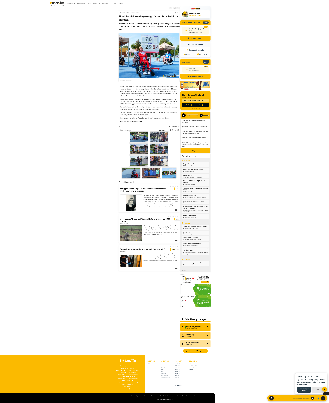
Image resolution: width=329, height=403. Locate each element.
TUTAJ (140, 121)
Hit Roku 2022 (178, 371)
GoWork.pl (191, 369)
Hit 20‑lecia (177, 377)
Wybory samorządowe (165, 377)
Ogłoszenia (113, 3)
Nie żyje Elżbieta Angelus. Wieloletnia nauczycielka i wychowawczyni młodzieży (143, 189)
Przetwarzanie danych (157, 396)
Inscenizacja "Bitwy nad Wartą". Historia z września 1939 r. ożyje (145, 220)
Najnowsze (163, 363)
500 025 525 (127, 382)
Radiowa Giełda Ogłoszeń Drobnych (196, 363)
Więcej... (195, 150)
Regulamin (147, 396)
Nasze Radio (70, 3)
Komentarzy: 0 (174, 126)
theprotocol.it (192, 367)
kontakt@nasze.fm (196, 50)
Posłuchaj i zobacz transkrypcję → (195, 105)
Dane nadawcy (128, 386)
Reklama (148, 367)
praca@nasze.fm (130, 384)
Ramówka (105, 3)
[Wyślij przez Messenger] (170, 186)
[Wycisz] (312, 398)
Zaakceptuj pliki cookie (304, 389)
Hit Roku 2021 (178, 373)
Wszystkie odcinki (195, 108)
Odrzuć (318, 390)
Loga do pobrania (176, 396)
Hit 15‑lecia (177, 379)
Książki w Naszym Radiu (180, 381)
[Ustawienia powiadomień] (324, 389)
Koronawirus (163, 373)
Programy (96, 3)
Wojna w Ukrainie (164, 375)
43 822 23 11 (126, 370)
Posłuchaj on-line (196, 38)
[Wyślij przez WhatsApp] (172, 186)
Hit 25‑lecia (177, 375)
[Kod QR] (177, 186)
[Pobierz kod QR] (178, 130)
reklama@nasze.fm (133, 374)
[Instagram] (129, 389)
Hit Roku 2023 (178, 369)
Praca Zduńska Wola (193, 365)
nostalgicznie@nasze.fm (136, 382)
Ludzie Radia (149, 363)
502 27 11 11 (189, 54)
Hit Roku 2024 (178, 367)
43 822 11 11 (125, 374)
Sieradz (162, 365)
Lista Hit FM (177, 363)
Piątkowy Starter (178, 382)
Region (162, 369)
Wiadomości (80, 3)
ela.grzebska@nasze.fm (194, 15)
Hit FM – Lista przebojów (193, 319)
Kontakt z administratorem (190, 396)
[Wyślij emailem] (174, 186)
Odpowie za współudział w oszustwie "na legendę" (142, 249)
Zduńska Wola (163, 367)
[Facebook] (126, 389)
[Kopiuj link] (175, 186)
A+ (178, 8)
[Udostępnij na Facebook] (169, 186)
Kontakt (121, 3)
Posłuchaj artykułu (126, 130)
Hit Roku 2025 (178, 365)
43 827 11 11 (203, 54)
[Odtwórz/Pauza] (271, 398)
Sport (89, 3)
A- (170, 8)
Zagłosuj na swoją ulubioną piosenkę (195, 351)
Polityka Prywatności (137, 396)
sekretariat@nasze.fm (135, 370)
